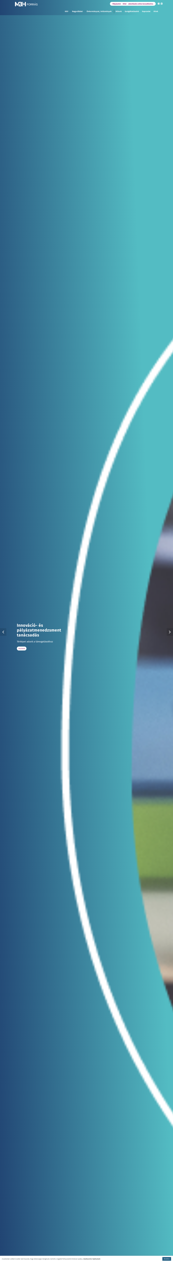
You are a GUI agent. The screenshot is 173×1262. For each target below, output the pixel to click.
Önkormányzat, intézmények (99, 11)
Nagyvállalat (77, 11)
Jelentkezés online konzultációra (140, 4)
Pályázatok (116, 4)
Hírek (155, 11)
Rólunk (119, 11)
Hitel (124, 4)
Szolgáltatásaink (132, 11)
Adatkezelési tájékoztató (91, 1259)
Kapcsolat (146, 11)
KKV (66, 11)
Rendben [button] (167, 1259)
